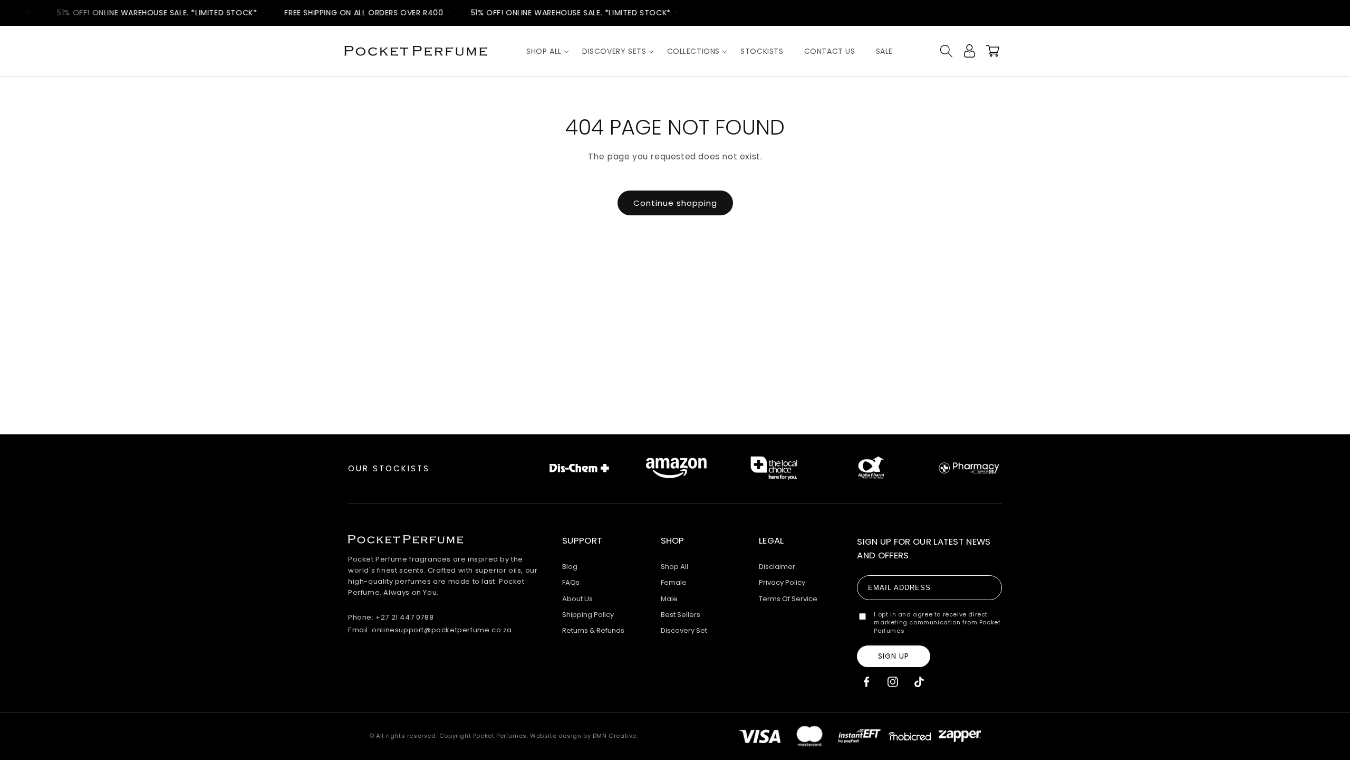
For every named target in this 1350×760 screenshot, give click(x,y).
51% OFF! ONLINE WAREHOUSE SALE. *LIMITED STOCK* (152, 12)
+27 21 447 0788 (404, 617)
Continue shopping (675, 202)
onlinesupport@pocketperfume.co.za (442, 630)
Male (669, 599)
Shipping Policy (588, 615)
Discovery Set (684, 630)
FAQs (571, 582)
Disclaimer (777, 567)
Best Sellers (680, 615)
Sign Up (893, 656)
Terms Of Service (788, 599)
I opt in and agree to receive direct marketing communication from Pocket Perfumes (937, 623)
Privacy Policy (782, 582)
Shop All (674, 567)
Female (674, 582)
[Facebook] (866, 681)
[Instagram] (892, 681)
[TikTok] (919, 681)
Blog (569, 567)
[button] (544, 51)
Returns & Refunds (593, 630)
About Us (577, 599)
